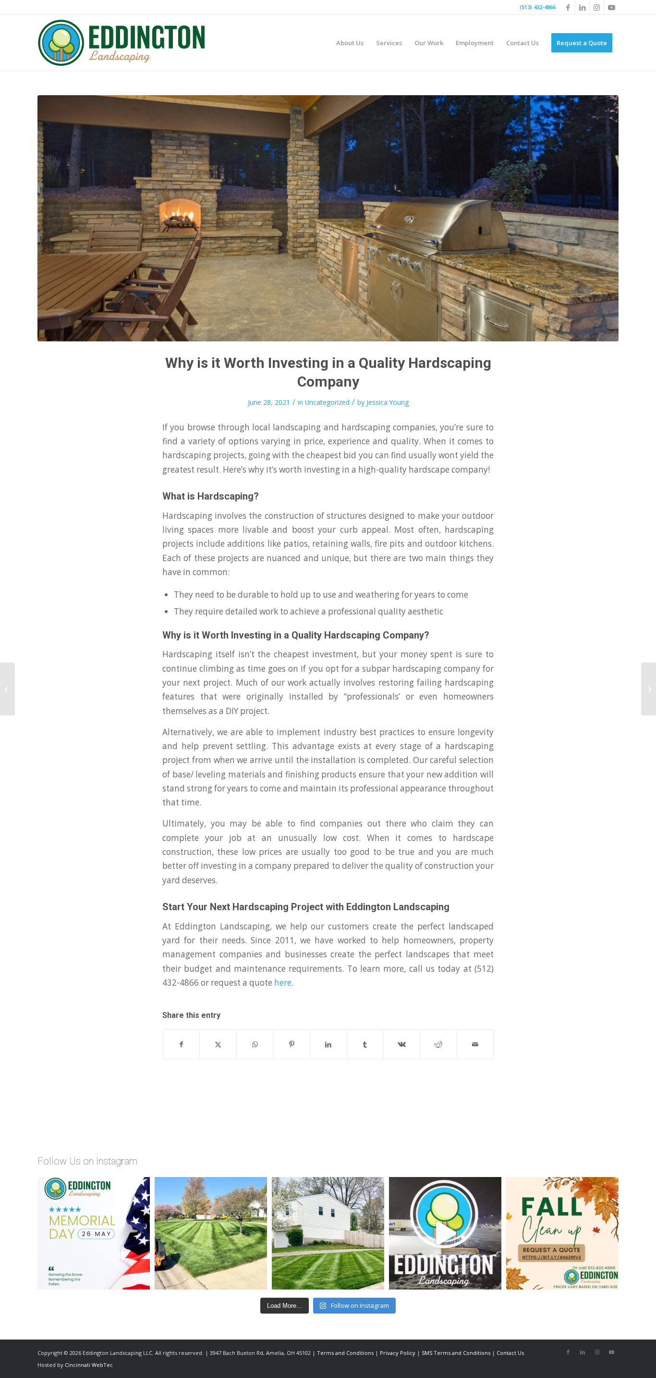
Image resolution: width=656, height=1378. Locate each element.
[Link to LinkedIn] (582, 7)
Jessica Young (387, 402)
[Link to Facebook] (568, 7)
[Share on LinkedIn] (328, 1044)
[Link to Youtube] (611, 7)
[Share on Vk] (402, 1044)
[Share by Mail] (475, 1044)
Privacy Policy (397, 1352)
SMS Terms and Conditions (456, 1352)
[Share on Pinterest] (291, 1044)
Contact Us (510, 1352)
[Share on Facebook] (181, 1044)
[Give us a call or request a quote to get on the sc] (562, 1233)
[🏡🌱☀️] (328, 1233)
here (283, 982)
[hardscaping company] (328, 218)
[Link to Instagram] (597, 7)
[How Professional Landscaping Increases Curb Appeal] (648, 689)
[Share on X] (218, 1044)
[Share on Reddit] (438, 1044)
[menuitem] (350, 43)
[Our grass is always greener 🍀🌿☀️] (211, 1233)
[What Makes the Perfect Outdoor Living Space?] (7, 689)
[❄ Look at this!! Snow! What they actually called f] (445, 1233)
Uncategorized (327, 402)
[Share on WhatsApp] (255, 1044)
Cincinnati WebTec (89, 1364)
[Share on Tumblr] (365, 1044)
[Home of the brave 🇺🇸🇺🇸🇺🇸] (93, 1233)
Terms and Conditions (345, 1352)
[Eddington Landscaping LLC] (122, 43)
